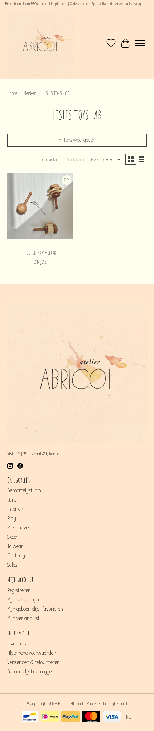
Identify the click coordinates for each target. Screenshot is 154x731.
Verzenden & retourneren (33, 662)
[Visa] (112, 717)
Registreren (19, 590)
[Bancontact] (30, 717)
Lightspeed (118, 704)
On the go (17, 555)
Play (11, 518)
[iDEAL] (50, 717)
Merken (30, 93)
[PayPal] (70, 717)
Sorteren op (77, 160)
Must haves (18, 527)
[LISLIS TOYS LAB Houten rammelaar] (40, 209)
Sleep (12, 537)
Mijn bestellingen (24, 599)
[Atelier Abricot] (40, 43)
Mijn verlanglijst (23, 618)
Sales (12, 565)
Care (11, 500)
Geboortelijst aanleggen (30, 671)
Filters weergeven (77, 140)
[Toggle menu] (140, 43)
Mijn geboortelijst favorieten (35, 609)
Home (12, 93)
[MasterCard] (91, 717)
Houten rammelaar (40, 252)
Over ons (16, 643)
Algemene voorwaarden (31, 653)
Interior (15, 509)
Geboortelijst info (24, 490)
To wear (15, 546)
